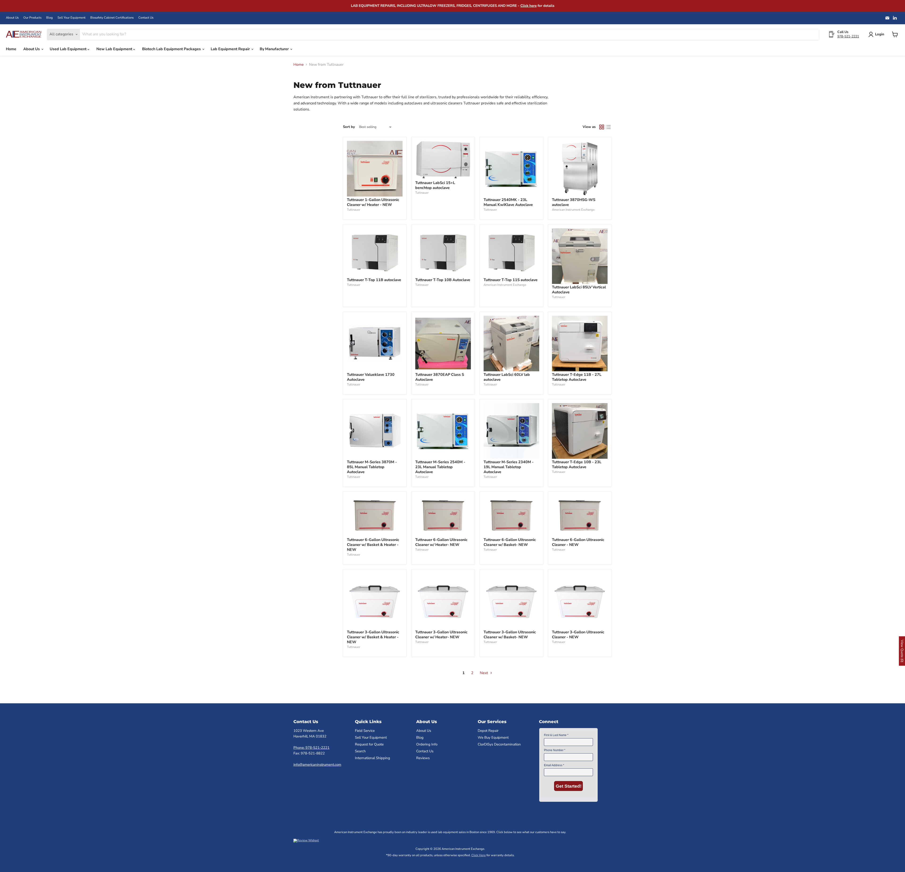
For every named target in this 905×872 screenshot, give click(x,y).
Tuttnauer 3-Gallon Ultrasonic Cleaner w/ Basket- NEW (510, 635)
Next (484, 672)
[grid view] (601, 127)
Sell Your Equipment (72, 18)
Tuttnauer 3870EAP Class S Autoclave (439, 377)
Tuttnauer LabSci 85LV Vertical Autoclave (579, 290)
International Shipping (372, 758)
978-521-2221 (848, 36)
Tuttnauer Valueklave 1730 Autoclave (371, 377)
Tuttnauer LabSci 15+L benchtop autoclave (435, 185)
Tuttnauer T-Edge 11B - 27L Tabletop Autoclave (576, 377)
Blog (49, 18)
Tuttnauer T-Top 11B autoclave (374, 279)
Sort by (349, 127)
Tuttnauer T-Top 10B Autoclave (442, 279)
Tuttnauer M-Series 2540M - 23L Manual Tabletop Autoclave (440, 467)
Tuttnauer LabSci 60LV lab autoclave (507, 377)
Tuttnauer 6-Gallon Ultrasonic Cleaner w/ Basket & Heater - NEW (373, 544)
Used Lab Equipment (68, 49)
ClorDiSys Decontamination (499, 744)
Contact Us (145, 18)
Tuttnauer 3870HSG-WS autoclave (573, 202)
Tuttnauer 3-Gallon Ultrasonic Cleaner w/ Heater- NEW (441, 635)
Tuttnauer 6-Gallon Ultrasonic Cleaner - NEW (578, 542)
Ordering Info (426, 744)
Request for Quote (369, 744)
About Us (12, 18)
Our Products (32, 18)
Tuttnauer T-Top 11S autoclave (511, 279)
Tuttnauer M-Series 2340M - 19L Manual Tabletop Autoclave (509, 467)
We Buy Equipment (493, 737)
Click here (528, 5)
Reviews (423, 758)
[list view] (608, 127)
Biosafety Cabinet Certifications (112, 18)
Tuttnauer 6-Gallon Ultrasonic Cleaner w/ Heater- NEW (441, 542)
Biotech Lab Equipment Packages (172, 49)
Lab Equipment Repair (231, 49)
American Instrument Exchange (573, 210)
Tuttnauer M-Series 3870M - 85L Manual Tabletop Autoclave (372, 467)
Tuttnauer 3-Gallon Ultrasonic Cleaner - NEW (578, 635)
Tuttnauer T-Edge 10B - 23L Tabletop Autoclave (576, 464)
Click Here (478, 855)
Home (11, 49)
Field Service (365, 730)
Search (360, 751)
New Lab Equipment (114, 49)
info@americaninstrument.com (317, 764)
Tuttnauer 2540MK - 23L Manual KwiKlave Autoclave (508, 202)
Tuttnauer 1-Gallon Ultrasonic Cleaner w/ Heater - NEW (373, 202)
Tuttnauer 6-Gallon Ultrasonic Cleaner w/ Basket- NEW (510, 542)
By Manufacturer (275, 49)
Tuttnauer (353, 210)
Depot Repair (488, 730)
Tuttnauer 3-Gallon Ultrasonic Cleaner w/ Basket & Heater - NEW (373, 637)
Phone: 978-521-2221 (311, 747)
